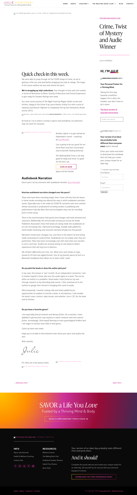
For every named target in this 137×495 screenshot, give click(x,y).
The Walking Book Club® (103, 4)
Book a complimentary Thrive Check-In (68, 419)
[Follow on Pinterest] (28, 466)
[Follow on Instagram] (20, 466)
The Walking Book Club (109, 18)
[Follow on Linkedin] (24, 466)
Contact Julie (18, 460)
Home (65, 4)
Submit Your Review (50, 464)
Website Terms (117, 491)
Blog (121, 4)
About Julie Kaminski (21, 452)
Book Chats (47, 468)
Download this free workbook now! (94, 477)
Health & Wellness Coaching (24, 456)
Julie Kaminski (105, 491)
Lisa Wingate (63, 139)
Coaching (83, 4)
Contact (130, 4)
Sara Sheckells (74, 182)
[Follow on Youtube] (33, 466)
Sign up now (66, 167)
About (73, 4)
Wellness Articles (49, 452)
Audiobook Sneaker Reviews (53, 460)
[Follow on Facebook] (15, 466)
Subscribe (104, 192)
